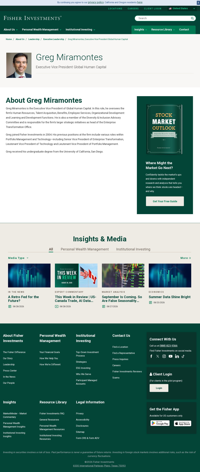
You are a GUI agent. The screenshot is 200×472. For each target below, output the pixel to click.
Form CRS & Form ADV (87, 438)
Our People (9, 383)
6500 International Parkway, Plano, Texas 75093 (99, 465)
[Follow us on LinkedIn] (177, 356)
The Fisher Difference (14, 352)
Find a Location (120, 347)
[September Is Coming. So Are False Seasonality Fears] (123, 286)
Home (9, 39)
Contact (184, 29)
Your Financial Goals (50, 352)
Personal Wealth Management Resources (52, 427)
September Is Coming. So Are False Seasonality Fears (122, 299)
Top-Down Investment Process (87, 354)
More (184, 257)
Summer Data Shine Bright (169, 297)
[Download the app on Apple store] (182, 423)
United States (180, 8)
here (139, 2)
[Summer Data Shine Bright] (170, 286)
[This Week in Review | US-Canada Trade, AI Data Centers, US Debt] (76, 286)
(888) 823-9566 (168, 345)
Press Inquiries (120, 359)
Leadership (33, 39)
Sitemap (80, 432)
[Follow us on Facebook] (151, 356)
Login (159, 388)
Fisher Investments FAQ (52, 413)
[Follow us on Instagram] (164, 356)
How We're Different (50, 364)
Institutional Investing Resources (51, 437)
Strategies (81, 361)
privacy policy (96, 2)
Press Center (10, 370)
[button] (192, 18)
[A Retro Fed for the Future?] (29, 286)
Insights (139, 29)
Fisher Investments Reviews (127, 371)
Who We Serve (83, 374)
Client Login (152, 8)
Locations (115, 8)
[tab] (51, 249)
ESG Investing (83, 368)
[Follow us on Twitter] (157, 356)
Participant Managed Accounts (86, 382)
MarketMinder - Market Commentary (15, 415)
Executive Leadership (53, 39)
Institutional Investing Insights (14, 434)
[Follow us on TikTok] (183, 356)
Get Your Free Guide (165, 201)
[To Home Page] (32, 18)
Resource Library (161, 29)
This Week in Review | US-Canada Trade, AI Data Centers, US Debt (75, 299)
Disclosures (82, 425)
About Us (9, 29)
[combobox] (165, 18)
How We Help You (49, 358)
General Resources (49, 419)
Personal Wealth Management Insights (14, 425)
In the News (9, 376)
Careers (133, 8)
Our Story (8, 358)
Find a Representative (123, 353)
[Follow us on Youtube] (170, 356)
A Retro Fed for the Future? (23, 299)
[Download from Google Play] (160, 423)
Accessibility (82, 419)
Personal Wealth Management (40, 29)
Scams (115, 377)
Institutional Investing (79, 29)
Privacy (80, 413)
